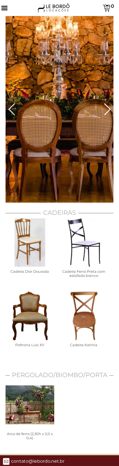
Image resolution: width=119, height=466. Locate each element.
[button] (12, 109)
